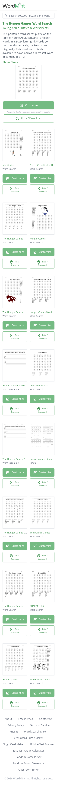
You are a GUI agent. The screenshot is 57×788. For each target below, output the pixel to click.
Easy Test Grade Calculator (28, 750)
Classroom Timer (28, 769)
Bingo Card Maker (13, 744)
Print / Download (31, 118)
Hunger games (10, 679)
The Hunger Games (13, 238)
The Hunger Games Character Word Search (25, 532)
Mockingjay (8, 165)
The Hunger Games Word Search (27, 23)
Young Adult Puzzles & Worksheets (26, 28)
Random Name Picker (28, 757)
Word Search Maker (36, 731)
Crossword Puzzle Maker (28, 738)
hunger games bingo (41, 459)
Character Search (39, 385)
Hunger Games (38, 238)
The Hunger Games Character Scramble (24, 459)
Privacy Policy (16, 725)
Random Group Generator (28, 763)
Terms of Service (40, 725)
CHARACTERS (37, 605)
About (8, 719)
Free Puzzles (25, 719)
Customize (31, 105)
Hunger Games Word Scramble (19, 385)
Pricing (14, 731)
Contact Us (45, 719)
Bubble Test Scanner (42, 744)
